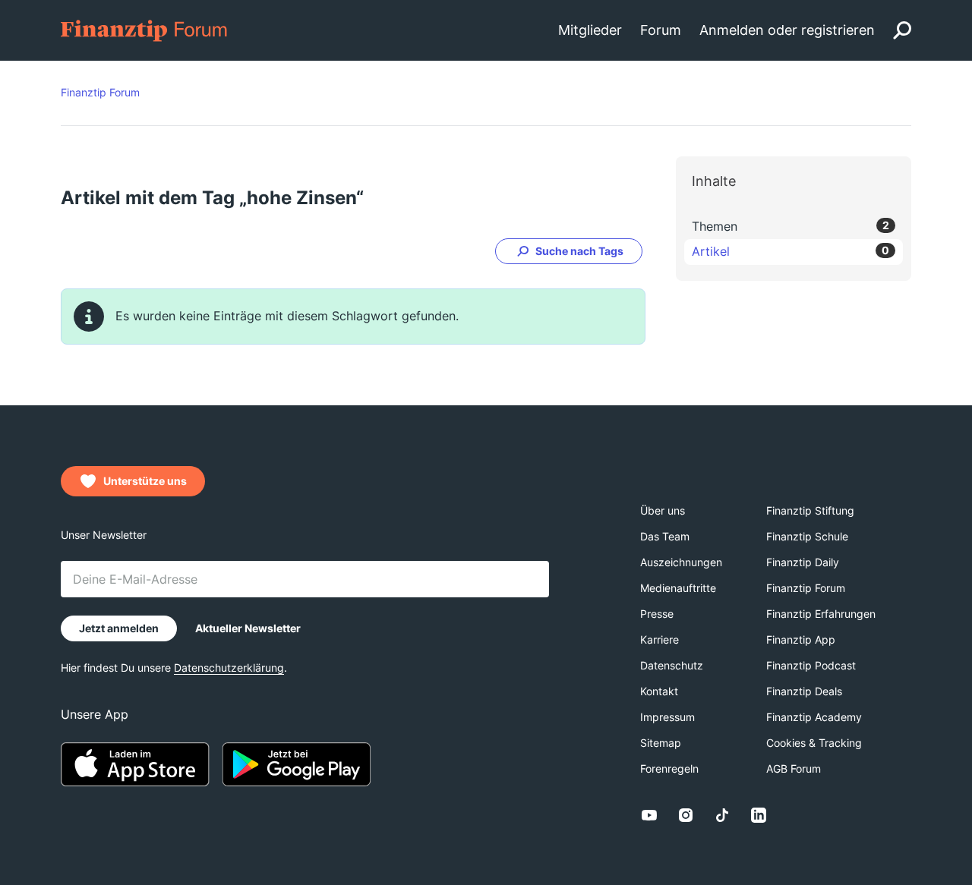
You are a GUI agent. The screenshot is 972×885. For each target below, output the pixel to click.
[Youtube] (649, 815)
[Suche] (902, 30)
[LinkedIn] (759, 815)
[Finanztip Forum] (145, 29)
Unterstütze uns (145, 480)
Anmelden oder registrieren (787, 30)
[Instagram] (686, 815)
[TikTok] (722, 815)
